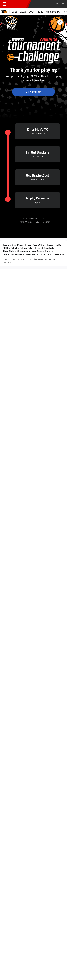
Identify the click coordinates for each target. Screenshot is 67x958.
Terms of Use (9, 245)
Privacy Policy (24, 245)
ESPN (19, 4)
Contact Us (8, 254)
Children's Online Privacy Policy (18, 248)
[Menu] (4, 4)
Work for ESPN (44, 254)
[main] (33, 486)
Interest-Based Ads (44, 248)
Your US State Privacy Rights (46, 245)
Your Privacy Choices (42, 251)
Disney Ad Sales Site (25, 254)
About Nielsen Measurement (17, 251)
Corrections (58, 254)
